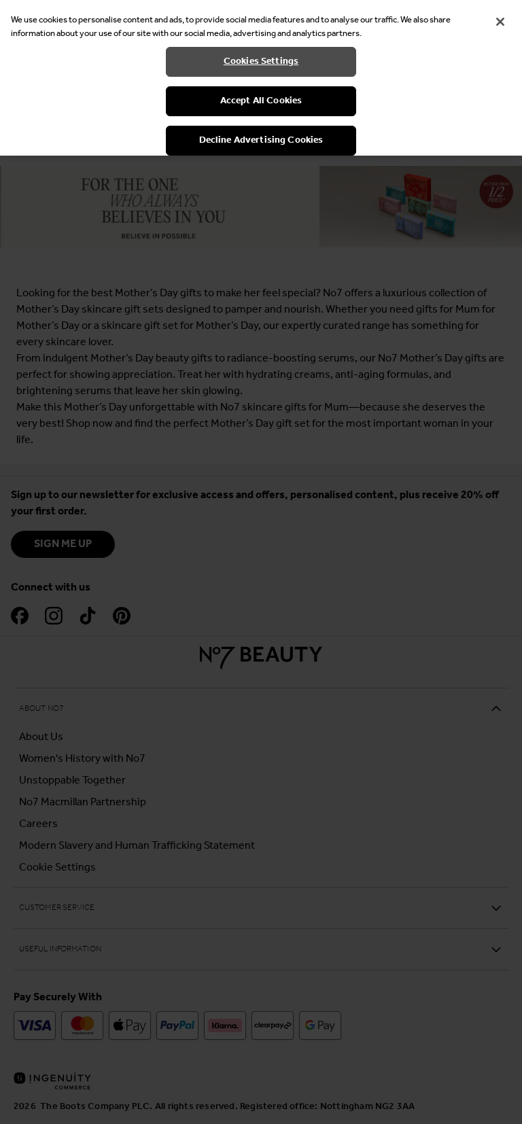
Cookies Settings (261, 61)
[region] (261, 78)
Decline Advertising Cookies (261, 140)
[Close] (500, 22)
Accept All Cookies (261, 101)
